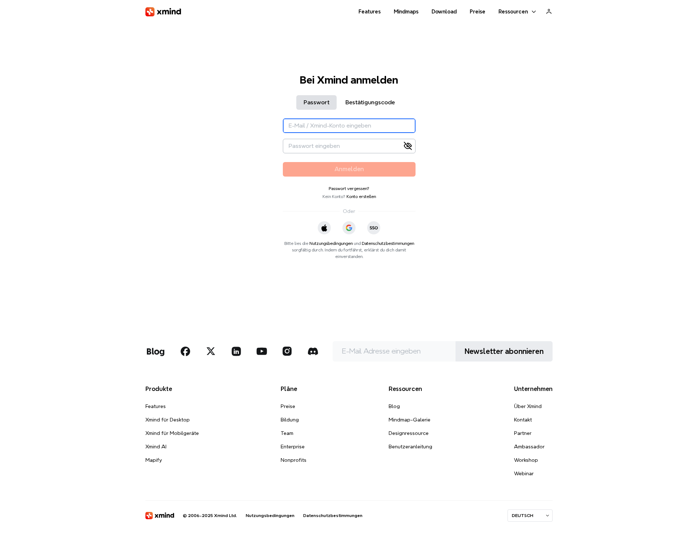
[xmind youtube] (261, 351)
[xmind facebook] (185, 351)
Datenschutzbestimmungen (388, 243)
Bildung (290, 419)
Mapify (153, 460)
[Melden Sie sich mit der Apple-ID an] (324, 227)
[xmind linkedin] (236, 351)
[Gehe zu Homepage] (163, 11)
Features (155, 406)
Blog (394, 406)
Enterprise (293, 446)
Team (287, 433)
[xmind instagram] (287, 351)
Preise (288, 406)
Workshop (526, 460)
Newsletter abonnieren (504, 351)
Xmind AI (156, 446)
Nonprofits (293, 460)
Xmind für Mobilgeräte (172, 433)
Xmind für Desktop (167, 419)
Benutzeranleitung (410, 446)
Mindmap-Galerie (409, 419)
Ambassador (529, 446)
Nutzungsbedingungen (331, 243)
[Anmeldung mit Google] (349, 227)
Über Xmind (528, 406)
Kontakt (523, 419)
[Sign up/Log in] (549, 11)
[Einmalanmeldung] (373, 227)
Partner (522, 433)
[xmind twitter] (210, 351)
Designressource (409, 433)
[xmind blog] (155, 351)
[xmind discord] (312, 351)
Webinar (524, 473)
